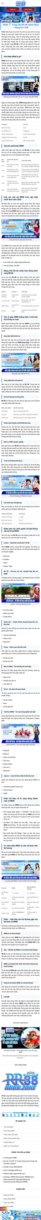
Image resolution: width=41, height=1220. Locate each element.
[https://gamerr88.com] (20, 3)
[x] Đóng (3, 1209)
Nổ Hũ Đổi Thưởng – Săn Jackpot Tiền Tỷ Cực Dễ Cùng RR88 (20, 1051)
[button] (2, 3)
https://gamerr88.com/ (22, 262)
